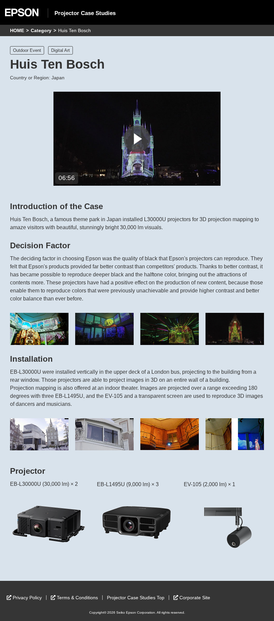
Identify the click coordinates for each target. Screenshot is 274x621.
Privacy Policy (27, 597)
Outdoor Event (27, 50)
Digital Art (60, 50)
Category (41, 30)
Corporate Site (194, 597)
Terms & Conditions (77, 597)
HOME (17, 30)
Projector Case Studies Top (135, 597)
